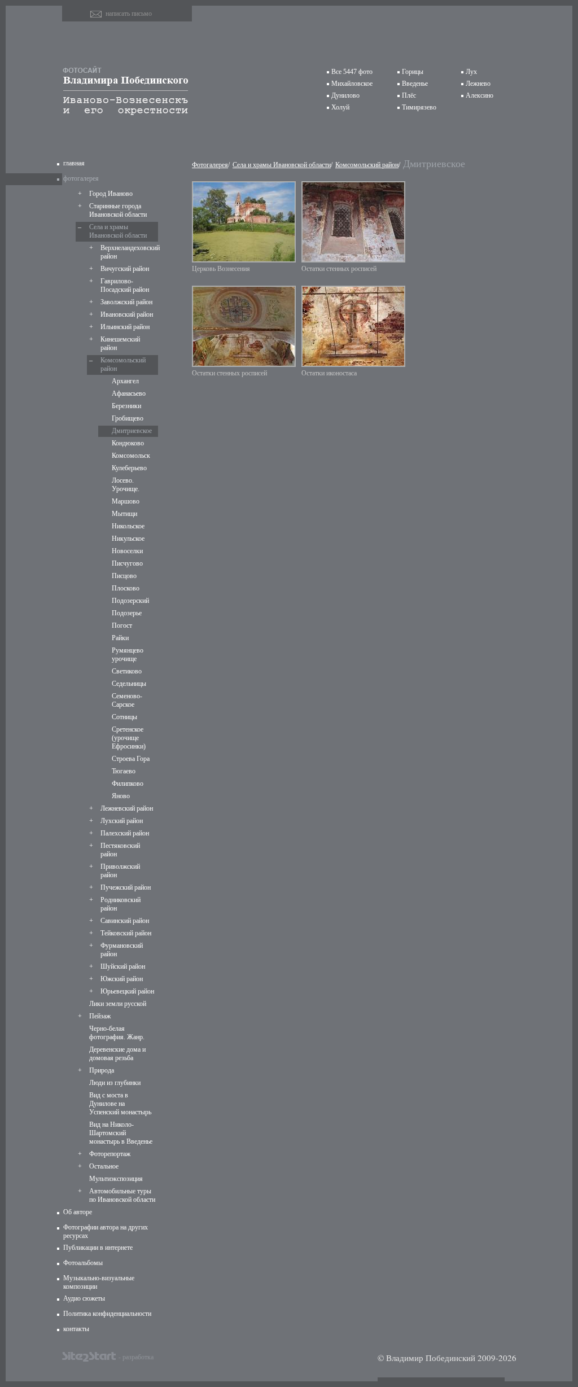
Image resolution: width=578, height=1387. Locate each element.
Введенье (415, 83)
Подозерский (130, 601)
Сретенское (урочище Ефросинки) (129, 737)
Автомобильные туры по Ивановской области (122, 1195)
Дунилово (345, 95)
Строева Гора (131, 759)
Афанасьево (129, 393)
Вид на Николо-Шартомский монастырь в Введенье (120, 1133)
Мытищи (124, 514)
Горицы (412, 72)
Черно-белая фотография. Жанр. (116, 1033)
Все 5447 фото (352, 72)
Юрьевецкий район (127, 991)
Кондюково (128, 443)
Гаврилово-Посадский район (124, 285)
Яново (121, 796)
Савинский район (124, 921)
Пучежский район (125, 887)
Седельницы (129, 684)
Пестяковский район (120, 850)
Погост (122, 625)
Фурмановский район (121, 950)
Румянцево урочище (127, 654)
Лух (471, 72)
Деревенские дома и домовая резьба (117, 1053)
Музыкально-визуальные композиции (98, 1282)
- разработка (136, 1356)
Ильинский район (125, 327)
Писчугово (127, 563)
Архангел (125, 381)
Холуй (340, 107)
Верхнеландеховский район (128, 252)
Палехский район (124, 833)
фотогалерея (81, 178)
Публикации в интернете (98, 1248)
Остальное (104, 1166)
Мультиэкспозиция (116, 1179)
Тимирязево (419, 107)
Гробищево (127, 418)
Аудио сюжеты (84, 1298)
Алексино (479, 95)
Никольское (128, 526)
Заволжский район (126, 302)
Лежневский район (126, 808)
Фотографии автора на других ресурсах (105, 1231)
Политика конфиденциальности (107, 1314)
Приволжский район (120, 871)
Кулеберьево (129, 468)
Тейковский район (125, 933)
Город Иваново (111, 194)
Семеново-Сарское (127, 700)
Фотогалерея (210, 165)
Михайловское (352, 83)
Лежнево (478, 83)
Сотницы (124, 717)
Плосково (125, 588)
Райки (120, 638)
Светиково (127, 671)
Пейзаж (100, 1016)
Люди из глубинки (115, 1083)
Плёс (409, 95)
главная (74, 163)
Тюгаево (123, 771)
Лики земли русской (117, 1004)
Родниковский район (120, 904)
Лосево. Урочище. (125, 484)
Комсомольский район (123, 364)
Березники (126, 406)
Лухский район (121, 821)
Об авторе (77, 1212)
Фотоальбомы (83, 1263)
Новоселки (127, 551)
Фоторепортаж (109, 1154)
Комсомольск (131, 456)
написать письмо (129, 13)
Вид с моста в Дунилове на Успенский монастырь (120, 1103)
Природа (101, 1070)
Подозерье (127, 613)
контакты (76, 1329)
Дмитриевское (132, 431)
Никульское (128, 538)
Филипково (127, 783)
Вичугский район (124, 269)
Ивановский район (126, 314)
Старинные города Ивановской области (118, 210)
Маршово (125, 501)
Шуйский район (122, 966)
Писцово (124, 576)
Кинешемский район (120, 343)
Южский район (121, 979)
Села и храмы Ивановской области (118, 231)
